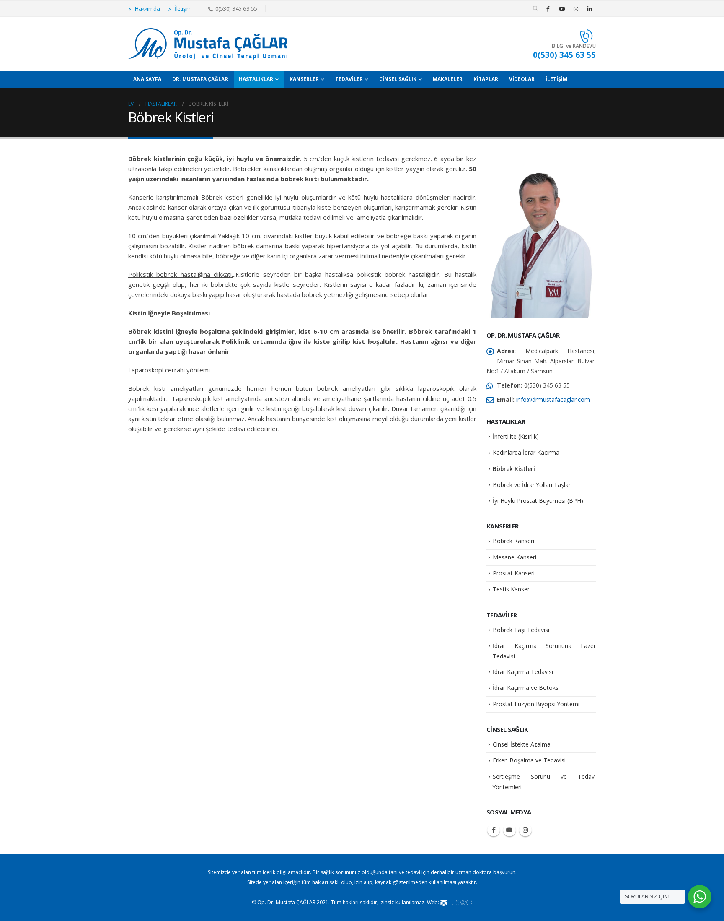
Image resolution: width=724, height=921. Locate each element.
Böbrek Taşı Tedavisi (521, 630)
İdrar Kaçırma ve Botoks (526, 688)
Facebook (493, 830)
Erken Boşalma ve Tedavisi (529, 760)
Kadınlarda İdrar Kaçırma (526, 452)
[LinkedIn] (589, 9)
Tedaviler (349, 79)
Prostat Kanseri (514, 573)
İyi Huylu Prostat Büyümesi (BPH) (538, 501)
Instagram (525, 830)
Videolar (522, 79)
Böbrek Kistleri (514, 469)
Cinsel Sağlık (397, 79)
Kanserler (304, 79)
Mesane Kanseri (514, 557)
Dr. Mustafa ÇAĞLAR (200, 79)
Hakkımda (147, 9)
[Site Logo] (207, 44)
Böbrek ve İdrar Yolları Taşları (532, 485)
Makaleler (448, 79)
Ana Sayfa (147, 79)
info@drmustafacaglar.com (553, 399)
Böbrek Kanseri (513, 541)
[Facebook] (548, 9)
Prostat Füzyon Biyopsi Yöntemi (536, 704)
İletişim (182, 9)
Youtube (509, 830)
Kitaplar (485, 79)
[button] (536, 9)
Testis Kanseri (512, 589)
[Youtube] (562, 9)
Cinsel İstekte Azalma (522, 744)
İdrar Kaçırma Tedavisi (523, 672)
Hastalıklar (256, 79)
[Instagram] (576, 9)
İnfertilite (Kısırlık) (516, 436)
